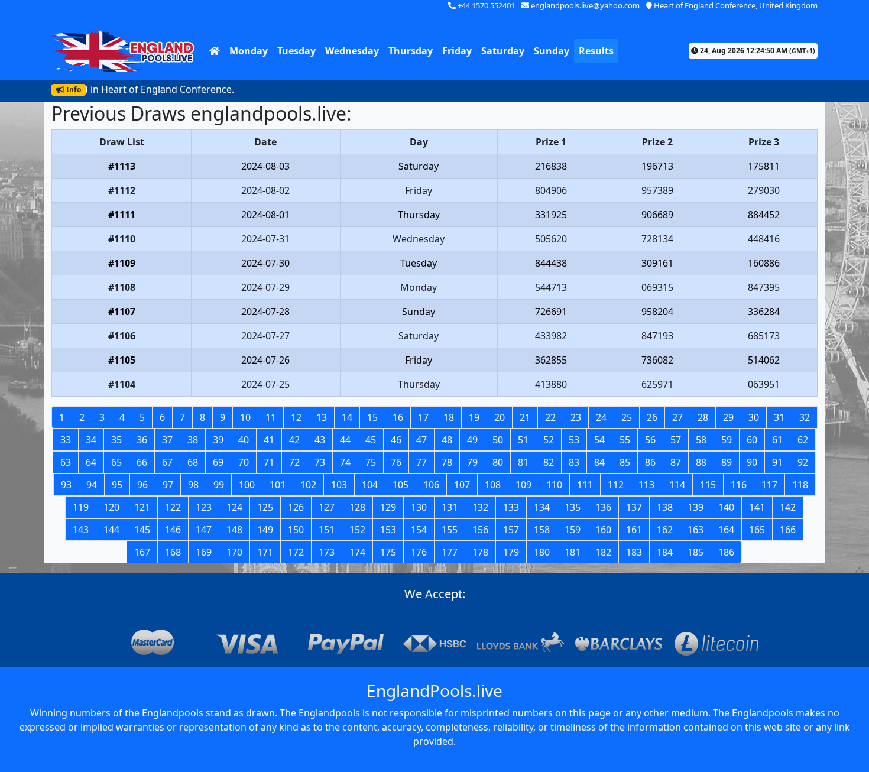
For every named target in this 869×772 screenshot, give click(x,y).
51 (523, 439)
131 (450, 507)
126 (296, 507)
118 (800, 484)
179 (511, 552)
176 (419, 552)
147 (204, 529)
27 (677, 417)
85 (625, 462)
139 (695, 507)
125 (265, 507)
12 (296, 417)
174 (357, 552)
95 (117, 484)
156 (480, 529)
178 (480, 552)
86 (650, 462)
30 (753, 417)
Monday (248, 50)
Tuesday (296, 50)
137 (634, 507)
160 (603, 529)
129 (388, 507)
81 (523, 462)
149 (265, 529)
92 (802, 462)
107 (462, 484)
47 (421, 439)
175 (388, 552)
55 (625, 439)
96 (142, 484)
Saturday (502, 50)
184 (665, 552)
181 (573, 552)
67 (167, 462)
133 (511, 507)
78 (447, 462)
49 (472, 439)
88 (701, 462)
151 (327, 529)
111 (585, 484)
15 (372, 417)
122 (173, 507)
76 (396, 462)
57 (675, 439)
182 (603, 552)
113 (646, 484)
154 (419, 529)
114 (677, 484)
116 (739, 484)
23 (575, 417)
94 (91, 484)
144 (111, 529)
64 (91, 462)
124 (234, 507)
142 (788, 507)
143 (81, 529)
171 (265, 552)
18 (448, 417)
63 (65, 462)
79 (472, 462)
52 (548, 439)
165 (757, 529)
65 (116, 462)
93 (66, 484)
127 (327, 507)
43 (319, 439)
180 (542, 552)
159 (573, 529)
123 (204, 507)
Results (596, 50)
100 (247, 484)
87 (675, 462)
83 (574, 462)
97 (168, 484)
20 (499, 417)
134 (542, 507)
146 (173, 529)
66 (142, 462)
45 (370, 439)
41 (269, 439)
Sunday (551, 50)
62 (802, 439)
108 (493, 484)
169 (204, 552)
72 (294, 462)
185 (695, 552)
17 (423, 417)
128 (357, 507)
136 (603, 507)
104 (370, 484)
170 (234, 552)
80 (497, 462)
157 (511, 529)
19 (474, 417)
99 (218, 484)
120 (111, 507)
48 (447, 439)
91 (777, 462)
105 (400, 484)
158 (542, 529)
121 (142, 507)
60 (752, 439)
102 (308, 484)
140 (726, 507)
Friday (457, 50)
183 (634, 552)
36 (142, 439)
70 (243, 462)
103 (339, 484)
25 (626, 417)
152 (357, 529)
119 (81, 507)
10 (245, 417)
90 (752, 462)
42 (294, 439)
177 (450, 552)
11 (270, 417)
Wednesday (352, 50)
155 (450, 529)
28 (703, 417)
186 (726, 552)
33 (65, 439)
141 (757, 507)
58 (701, 439)
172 (296, 552)
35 (116, 439)
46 (396, 439)
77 (421, 462)
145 (142, 529)
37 (167, 439)
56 (650, 439)
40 (243, 439)
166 (788, 529)
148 (234, 529)
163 (695, 529)
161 (634, 529)
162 (665, 529)
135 (573, 507)
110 (554, 484)
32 (804, 417)
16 (398, 417)
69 (218, 462)
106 (431, 484)
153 (388, 529)
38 (192, 439)
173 (327, 552)
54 (599, 439)
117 (769, 484)
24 (601, 417)
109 (523, 484)
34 (91, 439)
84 (599, 462)
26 (652, 417)
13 (321, 417)
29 (728, 417)
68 (192, 462)
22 (550, 417)
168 (173, 552)
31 (779, 417)
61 (777, 439)
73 (319, 462)
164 (726, 529)
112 (616, 484)
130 (419, 507)
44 (345, 439)
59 (726, 439)
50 (497, 439)
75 (370, 462)
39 (218, 439)
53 (574, 439)
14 (347, 417)
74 (345, 462)
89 (726, 462)
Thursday (410, 50)
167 (142, 552)
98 (193, 484)
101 (278, 484)
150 (296, 529)
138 (665, 507)
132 (480, 507)
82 (548, 462)
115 (708, 484)
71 (269, 462)
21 (525, 417)
